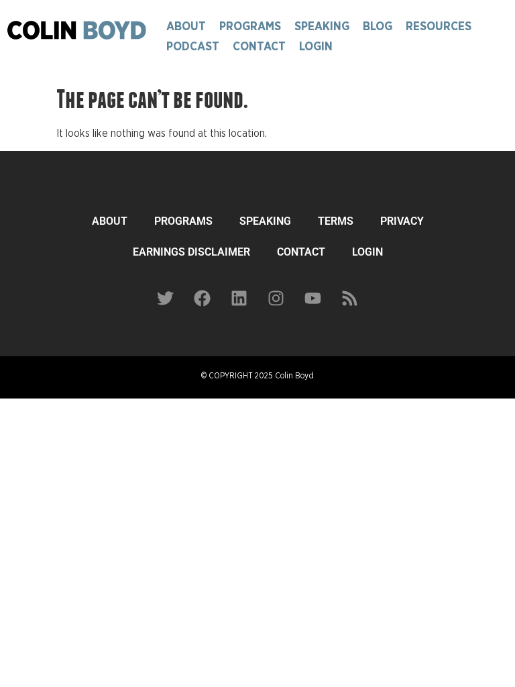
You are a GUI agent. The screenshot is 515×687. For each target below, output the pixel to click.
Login (316, 47)
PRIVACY (402, 221)
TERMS (335, 221)
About (186, 27)
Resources (438, 27)
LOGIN (367, 252)
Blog (377, 27)
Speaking (321, 27)
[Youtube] (313, 298)
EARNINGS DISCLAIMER (191, 252)
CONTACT (301, 252)
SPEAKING (265, 221)
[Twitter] (165, 298)
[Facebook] (202, 298)
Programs (250, 27)
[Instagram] (276, 298)
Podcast (192, 47)
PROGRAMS (183, 221)
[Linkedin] (239, 298)
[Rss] (350, 298)
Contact (259, 47)
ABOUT (109, 221)
